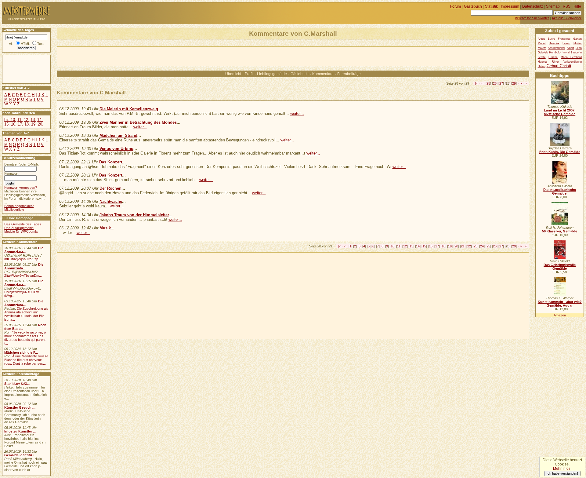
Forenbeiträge (349, 74)
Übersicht (233, 74)
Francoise (564, 38)
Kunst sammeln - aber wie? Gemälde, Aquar (560, 303)
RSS (566, 6)
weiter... (297, 113)
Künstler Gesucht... (19, 407)
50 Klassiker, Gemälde (559, 231)
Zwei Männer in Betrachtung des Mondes (138, 122)
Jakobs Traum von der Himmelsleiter (134, 215)
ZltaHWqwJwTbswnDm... (23, 275)
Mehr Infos (561, 468)
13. (33, 119)
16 (430, 246)
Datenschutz (532, 6)
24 (482, 246)
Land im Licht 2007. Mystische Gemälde (559, 112)
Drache (553, 57)
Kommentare (323, 74)
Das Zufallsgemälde (19, 228)
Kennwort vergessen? (20, 187)
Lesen (566, 43)
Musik (105, 228)
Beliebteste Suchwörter (532, 18)
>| (526, 83)
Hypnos (543, 61)
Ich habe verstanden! (562, 473)
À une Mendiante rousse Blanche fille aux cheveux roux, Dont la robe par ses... (26, 359)
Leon (579, 47)
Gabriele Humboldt (549, 52)
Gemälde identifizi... (20, 455)
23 (475, 246)
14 (418, 246)
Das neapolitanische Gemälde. (559, 191)
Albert (570, 47)
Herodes (554, 43)
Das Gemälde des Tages (22, 224)
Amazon (560, 315)
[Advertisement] (128, 56)
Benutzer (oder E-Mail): (21, 164)
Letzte (542, 57)
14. (40, 119)
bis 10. (10, 119)
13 (411, 246)
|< (476, 83)
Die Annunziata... (23, 250)
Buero (551, 38)
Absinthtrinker (556, 47)
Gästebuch (300, 74)
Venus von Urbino (116, 148)
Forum (455, 6)
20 (456, 246)
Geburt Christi (559, 66)
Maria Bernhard (571, 57)
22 (469, 246)
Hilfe (577, 6)
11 (398, 246)
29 (514, 83)
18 (443, 246)
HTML (25, 44)
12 (405, 246)
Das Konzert (110, 162)
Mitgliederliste (14, 209)
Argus (541, 38)
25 (488, 83)
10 (392, 246)
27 (501, 83)
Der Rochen (110, 188)
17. (20, 124)
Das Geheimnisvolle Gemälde (560, 266)
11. (20, 119)
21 (463, 246)
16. (13, 124)
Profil (249, 74)
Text (40, 44)
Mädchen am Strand (118, 135)
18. (27, 124)
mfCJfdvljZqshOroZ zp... (22, 259)
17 (437, 246)
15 (424, 246)
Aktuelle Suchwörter (566, 18)
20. (40, 124)
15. (7, 124)
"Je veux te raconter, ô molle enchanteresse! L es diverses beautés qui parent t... (25, 337)
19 (450, 246)
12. (26, 119)
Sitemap (553, 6)
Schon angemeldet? (19, 206)
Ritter (555, 61)
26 (495, 83)
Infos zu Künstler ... (20, 431)
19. (34, 124)
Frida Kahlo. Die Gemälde (559, 152)
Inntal (566, 52)
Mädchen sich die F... (21, 352)
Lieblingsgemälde (272, 74)
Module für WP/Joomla (21, 231)
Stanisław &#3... (17, 383)
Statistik (491, 6)
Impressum (510, 6)
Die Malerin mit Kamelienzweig (128, 109)
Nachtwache (110, 201)
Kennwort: (11, 173)
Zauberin (576, 52)
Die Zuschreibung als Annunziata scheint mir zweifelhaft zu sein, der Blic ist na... (26, 314)
